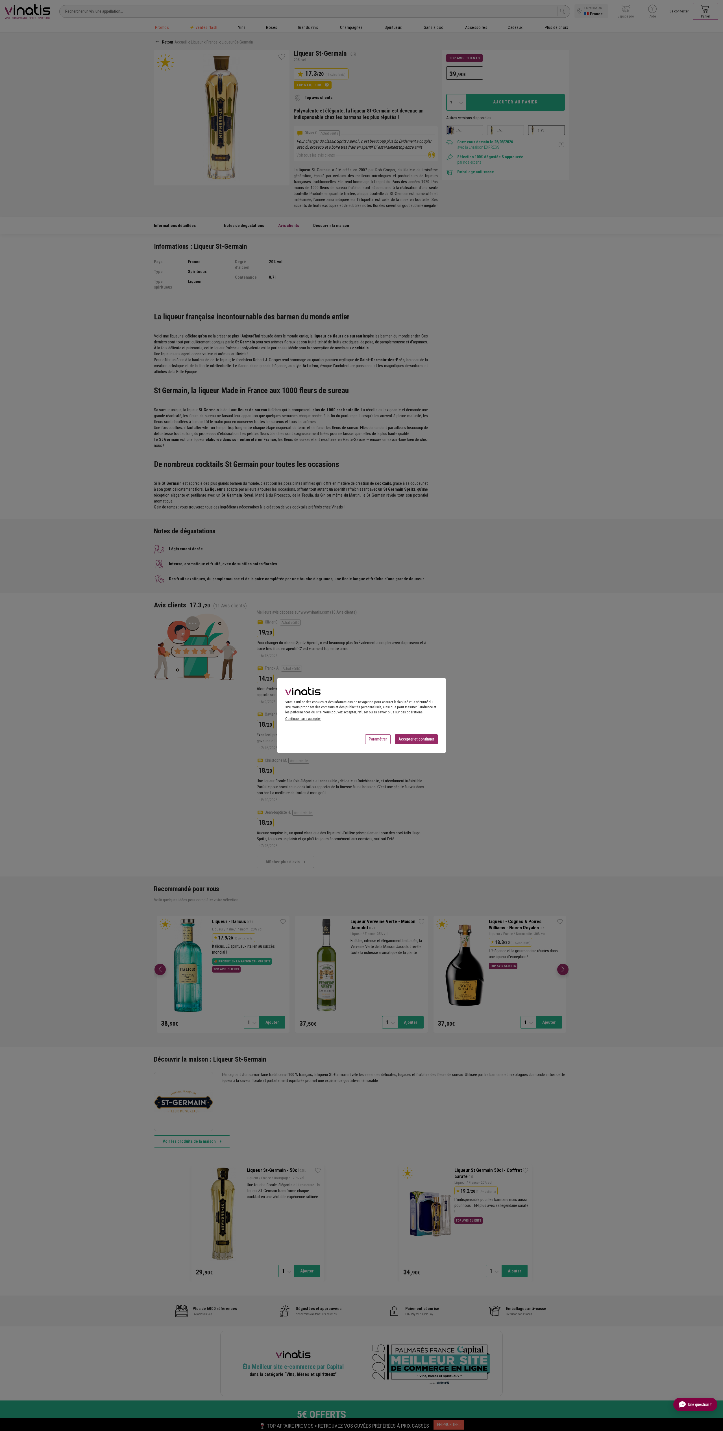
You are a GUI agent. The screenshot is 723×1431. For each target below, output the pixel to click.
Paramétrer (378, 739)
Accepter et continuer (416, 739)
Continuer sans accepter (303, 718)
